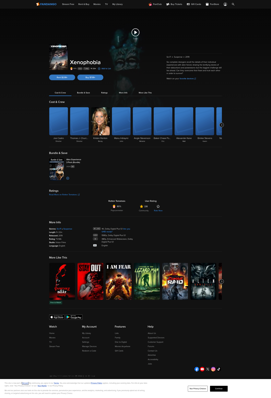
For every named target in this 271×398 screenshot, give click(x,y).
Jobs (150, 364)
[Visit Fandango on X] (207, 369)
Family (117, 337)
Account (85, 337)
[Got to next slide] (221, 125)
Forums (151, 346)
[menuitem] (193, 4)
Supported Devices (156, 337)
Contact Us (152, 351)
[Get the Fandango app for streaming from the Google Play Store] (74, 316)
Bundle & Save (83, 93)
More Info (123, 93)
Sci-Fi (59, 229)
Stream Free (54, 346)
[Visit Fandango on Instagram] (213, 369)
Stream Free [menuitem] (68, 4)
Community (144, 210)
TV (50, 342)
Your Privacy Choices (197, 389)
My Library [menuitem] (117, 4)
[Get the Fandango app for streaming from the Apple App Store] (57, 316)
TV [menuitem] (106, 4)
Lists (117, 333)
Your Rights (42, 386)
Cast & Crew (60, 93)
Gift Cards (119, 351)
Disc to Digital (121, 342)
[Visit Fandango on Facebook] (196, 369)
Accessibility (153, 359)
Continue (218, 389)
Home (51, 333)
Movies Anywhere (122, 346)
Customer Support (155, 342)
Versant (25, 383)
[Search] (233, 4)
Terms (56, 383)
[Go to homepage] (46, 4)
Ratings (104, 93)
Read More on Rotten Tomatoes (63, 194)
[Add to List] (67, 178)
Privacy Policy (96, 383)
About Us (152, 333)
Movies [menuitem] (96, 4)
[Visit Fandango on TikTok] (218, 369)
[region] (135, 388)
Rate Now (158, 210)
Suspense (67, 229)
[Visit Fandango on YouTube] (202, 369)
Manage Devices (89, 346)
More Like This (145, 93)
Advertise (152, 355)
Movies (52, 337)
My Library (86, 333)
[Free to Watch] (62, 281)
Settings (85, 342)
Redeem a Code (89, 351)
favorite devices (187, 78)
